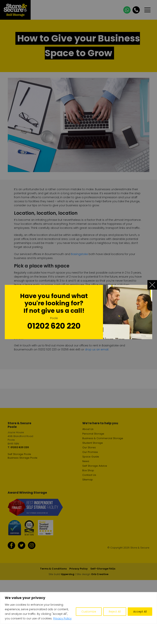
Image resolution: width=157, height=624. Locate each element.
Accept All (140, 611)
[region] (78, 608)
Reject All (115, 611)
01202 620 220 (54, 326)
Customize (88, 611)
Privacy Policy (62, 618)
